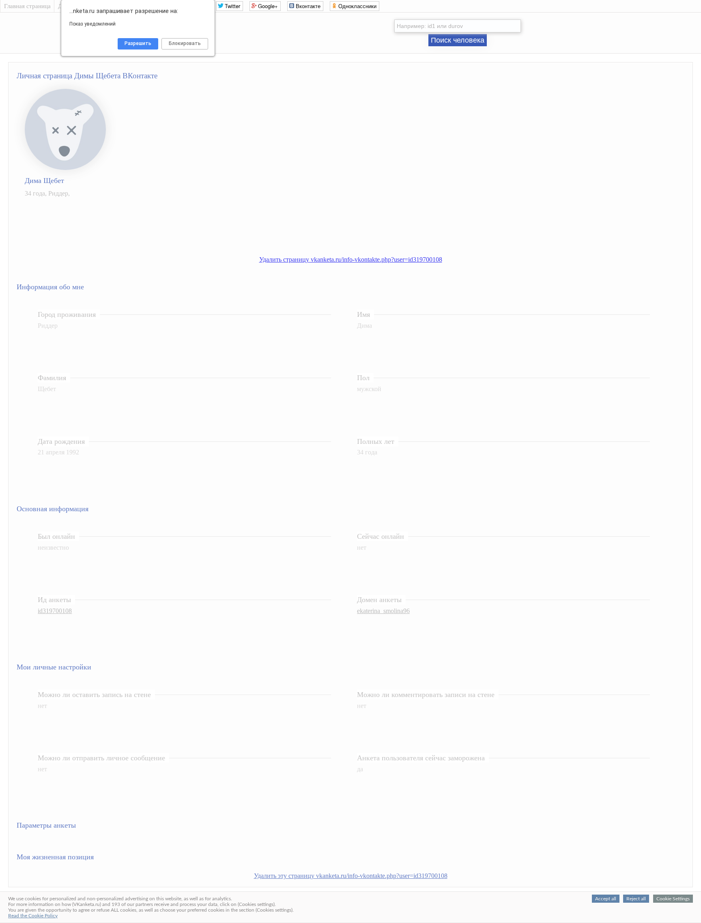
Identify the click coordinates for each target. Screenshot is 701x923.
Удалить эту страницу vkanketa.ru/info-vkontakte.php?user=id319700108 (350, 875)
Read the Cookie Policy (33, 915)
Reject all (636, 898)
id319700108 (55, 610)
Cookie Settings (673, 898)
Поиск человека (457, 40)
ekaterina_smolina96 (383, 610)
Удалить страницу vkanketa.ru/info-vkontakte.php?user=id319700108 (350, 259)
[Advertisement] (358, 222)
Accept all (605, 898)
